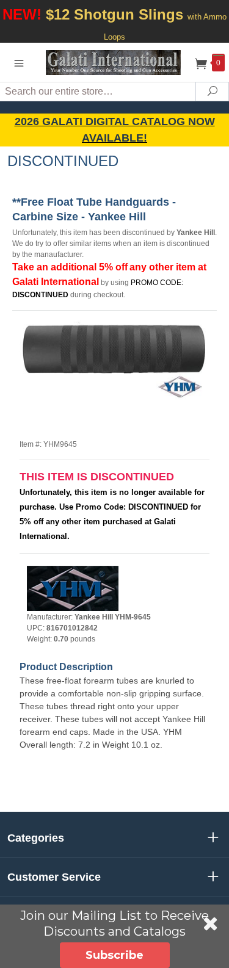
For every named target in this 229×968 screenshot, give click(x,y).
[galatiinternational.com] (115, 62)
